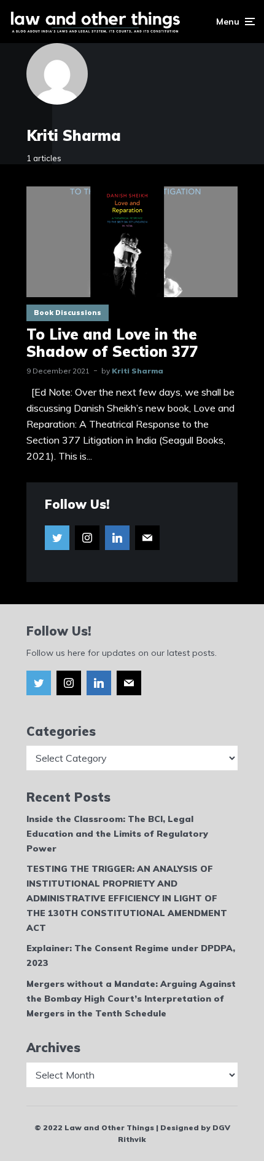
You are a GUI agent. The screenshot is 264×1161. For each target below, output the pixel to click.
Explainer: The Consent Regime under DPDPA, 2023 (130, 955)
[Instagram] (87, 537)
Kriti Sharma (137, 370)
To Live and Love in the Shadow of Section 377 (112, 343)
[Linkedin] (117, 537)
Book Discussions (67, 312)
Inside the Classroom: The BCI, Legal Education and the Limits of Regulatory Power (117, 833)
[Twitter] (57, 537)
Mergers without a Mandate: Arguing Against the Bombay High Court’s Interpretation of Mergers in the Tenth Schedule (131, 998)
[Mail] (147, 537)
